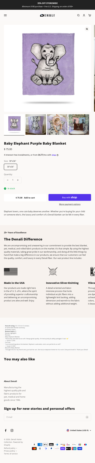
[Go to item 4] (79, 124)
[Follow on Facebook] (5, 430)
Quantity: (8, 174)
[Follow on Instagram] (12, 430)
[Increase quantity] (17, 180)
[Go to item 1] (14, 124)
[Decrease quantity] (7, 180)
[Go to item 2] (35, 124)
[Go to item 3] (57, 124)
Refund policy (9, 448)
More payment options (70, 204)
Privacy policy (9, 451)
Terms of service (11, 454)
